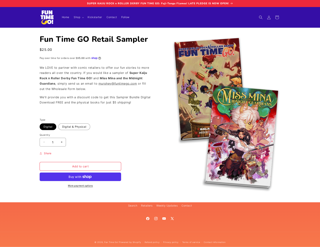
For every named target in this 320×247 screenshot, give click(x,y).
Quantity (45, 134)
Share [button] (47, 153)
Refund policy (152, 242)
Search (132, 205)
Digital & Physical (74, 126)
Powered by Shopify (130, 242)
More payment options (80, 185)
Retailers (146, 205)
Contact (186, 205)
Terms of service (191, 242)
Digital (48, 126)
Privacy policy (171, 242)
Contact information (214, 242)
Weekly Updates (167, 205)
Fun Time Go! (111, 242)
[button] (78, 17)
